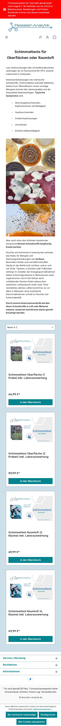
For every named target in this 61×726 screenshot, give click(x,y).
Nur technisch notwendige (22, 714)
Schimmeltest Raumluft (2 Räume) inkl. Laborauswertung (28, 534)
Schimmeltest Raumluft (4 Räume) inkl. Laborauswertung (28, 613)
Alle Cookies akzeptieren (31, 721)
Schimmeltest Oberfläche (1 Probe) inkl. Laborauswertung (27, 376)
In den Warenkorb (30, 402)
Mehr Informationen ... (42, 709)
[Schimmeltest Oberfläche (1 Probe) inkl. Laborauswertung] (30, 351)
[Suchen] (40, 37)
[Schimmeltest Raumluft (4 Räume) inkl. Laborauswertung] (30, 587)
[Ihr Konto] (47, 37)
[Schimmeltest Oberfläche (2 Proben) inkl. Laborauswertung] (30, 429)
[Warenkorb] (54, 37)
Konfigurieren (48, 714)
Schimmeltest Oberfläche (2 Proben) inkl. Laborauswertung (28, 455)
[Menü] (6, 37)
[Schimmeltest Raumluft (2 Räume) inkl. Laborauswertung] (30, 508)
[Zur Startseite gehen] (30, 27)
